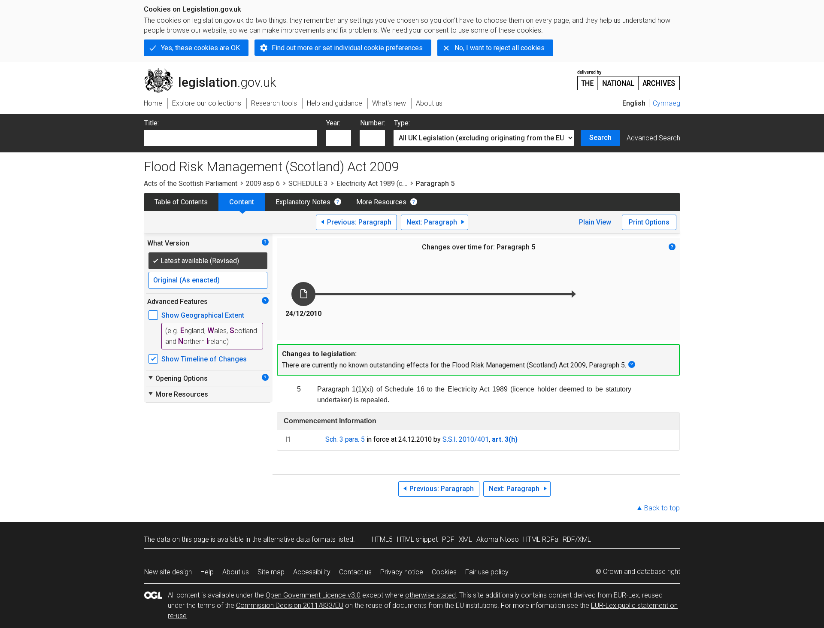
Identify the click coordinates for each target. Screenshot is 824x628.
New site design (168, 572)
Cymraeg (666, 103)
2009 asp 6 (263, 183)
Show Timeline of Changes (204, 359)
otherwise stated (430, 595)
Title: (151, 123)
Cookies (444, 572)
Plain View (595, 222)
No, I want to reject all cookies (499, 48)
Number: (372, 123)
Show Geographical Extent (202, 315)
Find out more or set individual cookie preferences (347, 48)
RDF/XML (577, 539)
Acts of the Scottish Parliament (190, 183)
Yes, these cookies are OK (200, 48)
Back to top (662, 508)
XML (465, 539)
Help (207, 572)
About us (235, 572)
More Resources (381, 202)
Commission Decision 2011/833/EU (289, 605)
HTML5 (382, 539)
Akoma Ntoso (497, 539)
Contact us (355, 572)
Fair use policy (487, 572)
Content (241, 202)
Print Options (649, 222)
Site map (271, 572)
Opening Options (177, 378)
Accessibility (311, 572)
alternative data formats (299, 539)
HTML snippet (417, 539)
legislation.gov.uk (214, 72)
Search (600, 137)
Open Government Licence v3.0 (313, 595)
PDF (448, 539)
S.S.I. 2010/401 (465, 439)
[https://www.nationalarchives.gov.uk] (628, 76)
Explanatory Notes (303, 202)
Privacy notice (401, 572)
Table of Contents (181, 202)
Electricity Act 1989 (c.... (371, 183)
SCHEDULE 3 (308, 183)
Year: (333, 123)
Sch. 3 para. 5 (345, 439)
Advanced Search (653, 138)
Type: (402, 123)
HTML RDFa (540, 539)
